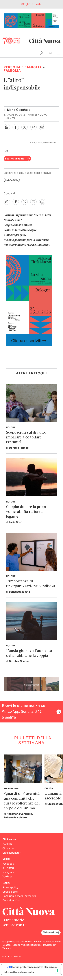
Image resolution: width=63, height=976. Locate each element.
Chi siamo (8, 848)
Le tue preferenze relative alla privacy (34, 967)
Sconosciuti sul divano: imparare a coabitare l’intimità (26, 437)
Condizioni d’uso (11, 900)
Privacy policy (10, 887)
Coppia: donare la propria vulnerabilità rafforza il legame (28, 512)
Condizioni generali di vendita (19, 896)
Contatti (7, 844)
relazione (11, 179)
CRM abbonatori (11, 852)
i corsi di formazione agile (20, 230)
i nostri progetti (15, 235)
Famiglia (12, 71)
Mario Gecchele (18, 110)
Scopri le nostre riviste (18, 225)
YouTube (7, 876)
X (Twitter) (8, 868)
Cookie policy (10, 891)
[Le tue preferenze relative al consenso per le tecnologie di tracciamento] (58, 971)
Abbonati (48, 932)
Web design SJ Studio (31, 945)
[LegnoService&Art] (31, 683)
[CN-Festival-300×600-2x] (29, 300)
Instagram (8, 872)
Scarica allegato (14, 158)
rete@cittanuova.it (38, 245)
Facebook (8, 863)
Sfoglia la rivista (31, 4)
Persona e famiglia (23, 67)
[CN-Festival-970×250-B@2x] (31, 20)
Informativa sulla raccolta (19, 972)
